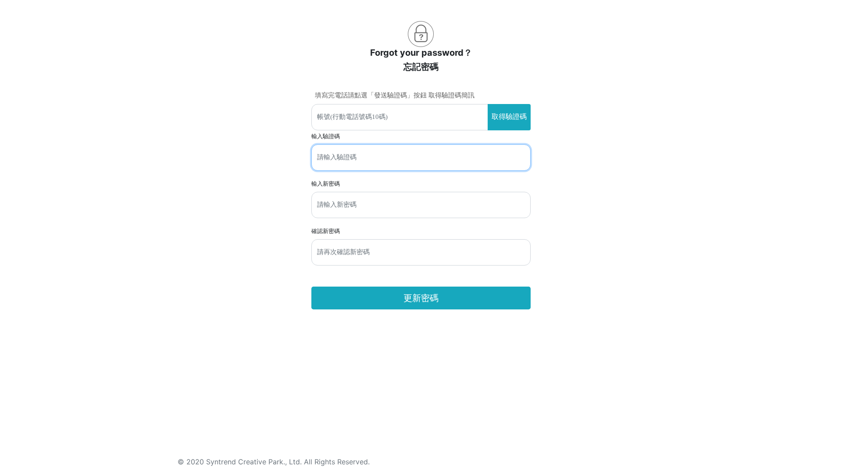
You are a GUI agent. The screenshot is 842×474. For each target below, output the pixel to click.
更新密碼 (421, 298)
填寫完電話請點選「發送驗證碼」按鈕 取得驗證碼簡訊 (395, 95)
